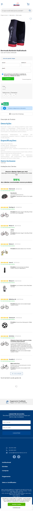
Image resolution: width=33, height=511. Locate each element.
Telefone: (23, 62)
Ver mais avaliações (16, 373)
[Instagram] (18, 458)
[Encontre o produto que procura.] (29, 10)
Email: (3, 68)
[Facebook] (14, 458)
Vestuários (12, 15)
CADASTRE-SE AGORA (16, 414)
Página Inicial (4, 15)
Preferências (16, 507)
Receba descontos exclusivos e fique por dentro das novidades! (16, 416)
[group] (16, 401)
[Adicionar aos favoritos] (31, 19)
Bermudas (18, 15)
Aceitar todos (16, 504)
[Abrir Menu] (2, 4)
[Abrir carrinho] (29, 4)
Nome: (4, 62)
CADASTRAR (16, 433)
